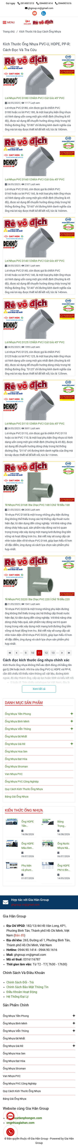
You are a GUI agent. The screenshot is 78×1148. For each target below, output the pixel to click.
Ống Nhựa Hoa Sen (16, 751)
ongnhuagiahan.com (20, 1123)
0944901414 (46, 3)
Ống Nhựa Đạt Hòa (16, 759)
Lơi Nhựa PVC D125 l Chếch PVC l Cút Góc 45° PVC (34, 342)
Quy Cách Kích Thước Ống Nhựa (24, 789)
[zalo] (43, 13)
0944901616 (64, 3)
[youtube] (34, 13)
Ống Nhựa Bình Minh (17, 721)
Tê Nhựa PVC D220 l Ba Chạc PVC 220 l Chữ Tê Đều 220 (37, 599)
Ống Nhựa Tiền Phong (18, 714)
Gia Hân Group (14, 916)
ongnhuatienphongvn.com (24, 1118)
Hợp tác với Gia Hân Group (30, 900)
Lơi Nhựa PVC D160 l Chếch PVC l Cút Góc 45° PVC (34, 179)
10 (32, 652)
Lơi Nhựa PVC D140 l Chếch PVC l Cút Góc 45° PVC (34, 261)
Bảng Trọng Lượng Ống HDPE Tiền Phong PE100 (63, 824)
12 (46, 652)
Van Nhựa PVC (14, 774)
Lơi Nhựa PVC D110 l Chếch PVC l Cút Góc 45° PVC (34, 423)
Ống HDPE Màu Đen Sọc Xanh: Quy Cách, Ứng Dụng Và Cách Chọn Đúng (27, 846)
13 (53, 652)
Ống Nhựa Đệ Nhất (16, 736)
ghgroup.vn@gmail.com (40, 8)
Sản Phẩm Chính (16, 1005)
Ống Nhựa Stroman (16, 766)
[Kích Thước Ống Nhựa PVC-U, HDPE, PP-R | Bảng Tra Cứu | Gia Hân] (39, 75)
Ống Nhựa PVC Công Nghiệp (22, 781)
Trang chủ (9, 31)
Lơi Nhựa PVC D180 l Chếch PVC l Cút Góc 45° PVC (34, 98)
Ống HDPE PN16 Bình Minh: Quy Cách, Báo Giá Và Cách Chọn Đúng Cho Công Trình (63, 868)
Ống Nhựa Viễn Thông (18, 729)
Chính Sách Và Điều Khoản (24, 973)
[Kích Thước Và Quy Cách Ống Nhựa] (39, 22)
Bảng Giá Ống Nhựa (16, 796)
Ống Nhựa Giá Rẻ (15, 744)
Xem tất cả (39, 689)
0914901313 (27, 3)
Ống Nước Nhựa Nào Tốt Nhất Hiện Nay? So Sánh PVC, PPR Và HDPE (63, 846)
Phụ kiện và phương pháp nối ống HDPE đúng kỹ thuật (27, 868)
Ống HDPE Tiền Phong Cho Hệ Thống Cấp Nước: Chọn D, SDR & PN (27, 824)
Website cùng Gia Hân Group (26, 1108)
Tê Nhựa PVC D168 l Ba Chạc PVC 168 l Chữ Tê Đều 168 (37, 505)
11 (39, 652)
